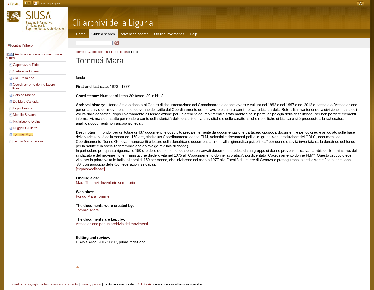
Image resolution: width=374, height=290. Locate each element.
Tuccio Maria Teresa (28, 141)
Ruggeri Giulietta (25, 128)
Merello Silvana (24, 115)
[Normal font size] (27, 3)
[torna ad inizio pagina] (78, 266)
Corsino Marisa (24, 95)
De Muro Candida (25, 101)
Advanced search (135, 34)
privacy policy (91, 284)
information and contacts (59, 284)
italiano (45, 3)
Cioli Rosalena (23, 78)
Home (81, 34)
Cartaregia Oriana (26, 71)
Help (193, 34)
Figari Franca (22, 108)
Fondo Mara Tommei (93, 196)
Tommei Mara (23, 134)
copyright (32, 284)
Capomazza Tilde (26, 65)
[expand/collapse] (90, 169)
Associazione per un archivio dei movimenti (112, 224)
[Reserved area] (360, 4)
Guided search (98, 52)
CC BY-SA (143, 284)
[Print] (35, 3)
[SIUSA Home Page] (13, 3)
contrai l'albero (22, 45)
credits (17, 284)
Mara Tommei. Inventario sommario (105, 182)
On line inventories (169, 34)
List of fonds (119, 52)
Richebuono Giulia (26, 121)
